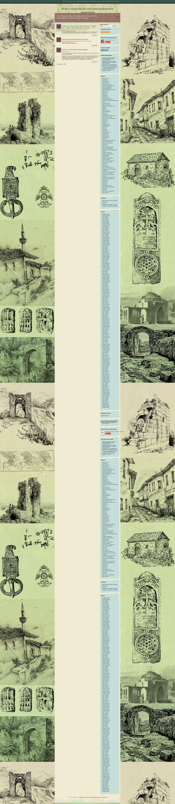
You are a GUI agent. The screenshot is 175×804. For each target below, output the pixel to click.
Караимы (104, 121)
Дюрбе (103, 108)
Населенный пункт (106, 141)
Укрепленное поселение (107, 177)
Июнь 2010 (104, 399)
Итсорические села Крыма (108, 115)
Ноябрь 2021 (105, 241)
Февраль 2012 (105, 374)
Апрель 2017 (105, 301)
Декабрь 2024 (105, 222)
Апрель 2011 (105, 386)
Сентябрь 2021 (105, 244)
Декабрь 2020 (105, 256)
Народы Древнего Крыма (107, 140)
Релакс (103, 163)
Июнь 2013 (104, 352)
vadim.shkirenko (105, 423)
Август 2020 (104, 259)
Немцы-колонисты (106, 143)
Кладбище (104, 123)
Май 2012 (104, 370)
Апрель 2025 (105, 221)
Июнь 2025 (104, 219)
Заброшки (104, 110)
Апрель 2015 (105, 333)
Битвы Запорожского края (108, 89)
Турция (104, 175)
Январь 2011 (105, 391)
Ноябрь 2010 (105, 393)
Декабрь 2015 (105, 322)
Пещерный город (106, 152)
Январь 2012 (105, 375)
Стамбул (104, 170)
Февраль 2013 (105, 358)
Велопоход (104, 90)
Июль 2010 (104, 397)
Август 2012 (104, 366)
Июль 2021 (104, 247)
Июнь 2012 (104, 369)
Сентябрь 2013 (105, 349)
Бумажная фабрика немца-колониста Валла (108, 59)
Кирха (103, 122)
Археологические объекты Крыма (97, 1)
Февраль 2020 (105, 263)
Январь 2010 (105, 404)
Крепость (104, 126)
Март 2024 (104, 230)
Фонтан (104, 184)
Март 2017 (104, 303)
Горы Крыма (61, 16)
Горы (103, 101)
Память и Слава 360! (106, 148)
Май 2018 (104, 285)
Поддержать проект (105, 32)
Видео (68, 41)
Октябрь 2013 (105, 348)
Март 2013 (104, 356)
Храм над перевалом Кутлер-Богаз (75, 39)
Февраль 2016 (105, 319)
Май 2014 (104, 341)
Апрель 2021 (105, 251)
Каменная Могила (106, 117)
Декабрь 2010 (105, 392)
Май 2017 (104, 300)
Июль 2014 (104, 338)
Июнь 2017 (104, 299)
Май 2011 (104, 385)
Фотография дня (106, 185)
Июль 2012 (104, 367)
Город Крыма (105, 97)
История (104, 114)
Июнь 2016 (104, 314)
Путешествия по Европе (107, 160)
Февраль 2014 (105, 344)
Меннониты (104, 136)
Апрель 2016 (105, 317)
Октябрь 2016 (105, 310)
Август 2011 (104, 382)
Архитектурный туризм (107, 85)
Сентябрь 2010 (105, 395)
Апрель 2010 (105, 401)
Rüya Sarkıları (105, 81)
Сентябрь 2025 (105, 215)
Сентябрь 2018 (105, 281)
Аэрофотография (106, 88)
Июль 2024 (104, 226)
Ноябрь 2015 (105, 323)
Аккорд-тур (104, 82)
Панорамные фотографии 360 (108, 149)
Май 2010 (104, 400)
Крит (103, 127)
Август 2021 (104, 245)
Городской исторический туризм (109, 100)
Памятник (104, 145)
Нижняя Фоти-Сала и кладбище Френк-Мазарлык (109, 63)
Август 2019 (104, 270)
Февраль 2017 (105, 304)
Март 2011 (104, 388)
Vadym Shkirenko (104, 50)
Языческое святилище (107, 191)
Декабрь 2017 (105, 292)
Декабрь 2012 (105, 360)
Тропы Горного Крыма (107, 174)
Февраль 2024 (105, 232)
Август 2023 (104, 234)
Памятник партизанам (107, 147)
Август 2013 (104, 351)
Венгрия (104, 92)
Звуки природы (105, 111)
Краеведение (105, 125)
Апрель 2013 (105, 355)
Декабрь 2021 (105, 240)
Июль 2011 (104, 384)
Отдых (103, 144)
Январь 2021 (105, 255)
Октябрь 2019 (105, 267)
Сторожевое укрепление (107, 171)
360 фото (104, 80)
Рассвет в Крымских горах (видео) (75, 50)
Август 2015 (104, 327)
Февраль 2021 (105, 253)
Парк (103, 151)
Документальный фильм (107, 106)
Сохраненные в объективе (108, 169)
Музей (103, 138)
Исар (103, 112)
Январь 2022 (105, 238)
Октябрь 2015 (105, 325)
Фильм (103, 181)
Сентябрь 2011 (105, 381)
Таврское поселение (106, 173)
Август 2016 (104, 311)
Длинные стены (105, 104)
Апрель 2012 (105, 371)
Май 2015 (104, 332)
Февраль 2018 (105, 289)
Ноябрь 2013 (105, 347)
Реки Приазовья (106, 162)
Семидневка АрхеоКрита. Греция (83, 1)
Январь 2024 (105, 233)
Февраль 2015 (105, 336)
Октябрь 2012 (105, 363)
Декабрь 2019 (105, 264)
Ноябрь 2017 (105, 293)
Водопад (104, 95)
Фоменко (104, 182)
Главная (64, 1)
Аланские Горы (105, 84)
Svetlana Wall (105, 64)
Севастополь (105, 166)
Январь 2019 (105, 275)
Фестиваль (104, 180)
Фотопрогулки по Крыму (79, 18)
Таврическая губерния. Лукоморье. (112, 1)
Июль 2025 (104, 218)
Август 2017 (104, 296)
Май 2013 (104, 354)
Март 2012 (104, 373)
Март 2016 (104, 318)
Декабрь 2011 (105, 377)
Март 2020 (104, 262)
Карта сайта (68, 1)
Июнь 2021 (104, 248)
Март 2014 (104, 343)
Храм (72, 42)
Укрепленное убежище (107, 178)
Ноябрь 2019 (105, 266)
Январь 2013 (105, 359)
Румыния (104, 165)
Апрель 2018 (105, 286)
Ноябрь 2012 (105, 362)
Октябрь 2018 (105, 279)
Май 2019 (104, 271)
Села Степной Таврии (107, 167)
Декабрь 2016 (105, 307)
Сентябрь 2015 (105, 326)
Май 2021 (104, 249)
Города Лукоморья (106, 99)
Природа (77, 16)
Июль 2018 (104, 282)
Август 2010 (104, 396)
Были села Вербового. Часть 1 (108, 70)
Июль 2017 (104, 297)
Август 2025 (104, 216)
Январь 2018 (105, 290)
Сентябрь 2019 (105, 269)
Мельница (104, 134)
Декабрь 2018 (105, 277)
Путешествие (105, 159)
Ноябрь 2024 (105, 223)
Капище (104, 119)
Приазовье (104, 155)
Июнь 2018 (104, 284)
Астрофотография (106, 86)
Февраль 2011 (105, 389)
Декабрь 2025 (105, 214)
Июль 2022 (104, 236)
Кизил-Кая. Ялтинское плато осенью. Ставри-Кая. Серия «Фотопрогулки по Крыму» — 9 (79, 27)
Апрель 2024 (105, 229)
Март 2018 (104, 288)
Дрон (103, 107)
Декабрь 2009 (105, 406)
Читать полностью (94, 35)
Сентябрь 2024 (105, 225)
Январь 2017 (105, 306)
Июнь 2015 (104, 330)
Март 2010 (104, 403)
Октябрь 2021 (105, 242)
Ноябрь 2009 (105, 407)
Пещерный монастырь (107, 154)
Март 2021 (104, 252)
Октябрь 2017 (105, 295)
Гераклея (104, 96)
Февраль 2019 (105, 274)
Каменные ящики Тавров (107, 118)
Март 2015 (104, 334)
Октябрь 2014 (105, 337)
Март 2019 (104, 273)
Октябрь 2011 (105, 380)
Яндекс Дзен (105, 192)
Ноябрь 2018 (105, 278)
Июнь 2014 (104, 340)
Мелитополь (105, 133)
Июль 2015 (104, 329)
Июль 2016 (104, 312)
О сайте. (74, 1)
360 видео (104, 78)
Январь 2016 (105, 321)
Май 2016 (104, 315)
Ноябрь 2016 (105, 308)
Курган (103, 129)
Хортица (104, 188)
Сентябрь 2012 (105, 364)
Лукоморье (104, 132)
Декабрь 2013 (105, 345)
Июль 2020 (104, 260)
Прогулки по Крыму (106, 158)
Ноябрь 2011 (105, 378)
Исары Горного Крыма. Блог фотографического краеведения (87, 10)
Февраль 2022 (105, 237)
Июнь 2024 (104, 227)
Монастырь (104, 137)
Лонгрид (104, 130)
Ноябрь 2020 (105, 258)
